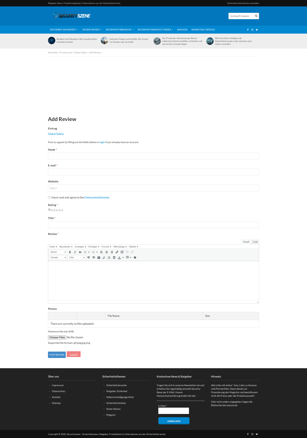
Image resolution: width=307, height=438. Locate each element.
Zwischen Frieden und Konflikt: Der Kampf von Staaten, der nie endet (128, 40)
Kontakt (56, 397)
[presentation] (53, 246)
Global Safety (80, 52)
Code (255, 242)
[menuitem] (53, 246)
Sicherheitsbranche (118, 29)
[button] (58, 252)
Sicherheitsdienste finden (154, 29)
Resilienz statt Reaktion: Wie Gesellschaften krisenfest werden (77, 40)
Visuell (246, 242)
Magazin (182, 29)
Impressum (58, 385)
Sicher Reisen (90, 29)
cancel (73, 354)
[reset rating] (49, 209)
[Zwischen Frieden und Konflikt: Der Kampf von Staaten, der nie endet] (104, 40)
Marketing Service (203, 29)
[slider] (57, 210)
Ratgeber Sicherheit (63, 29)
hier (194, 395)
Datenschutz (58, 391)
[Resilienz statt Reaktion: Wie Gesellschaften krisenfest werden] (51, 40)
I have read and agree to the (80, 197)
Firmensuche (65, 52)
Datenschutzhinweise (96, 197)
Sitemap (56, 403)
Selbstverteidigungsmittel (120, 397)
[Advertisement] (153, 86)
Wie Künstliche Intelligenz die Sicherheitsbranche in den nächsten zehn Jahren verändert (233, 41)
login (102, 142)
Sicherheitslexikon (116, 403)
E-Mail (162, 405)
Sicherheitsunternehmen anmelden (243, 3)
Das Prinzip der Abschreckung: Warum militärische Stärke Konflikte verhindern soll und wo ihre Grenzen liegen (182, 41)
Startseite (52, 52)
